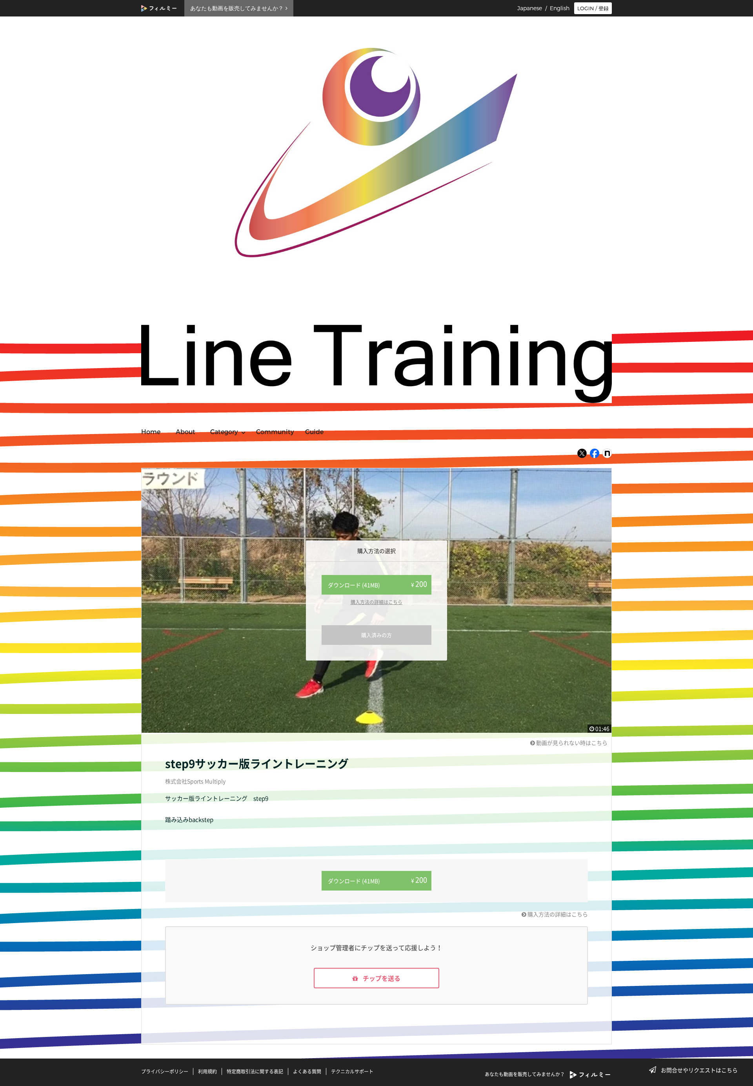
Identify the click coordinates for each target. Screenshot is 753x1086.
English (559, 8)
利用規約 (207, 1071)
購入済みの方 (376, 635)
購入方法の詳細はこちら (376, 602)
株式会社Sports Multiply (195, 781)
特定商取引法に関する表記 (255, 1071)
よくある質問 (307, 1071)
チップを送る (380, 978)
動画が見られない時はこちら (571, 743)
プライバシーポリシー (164, 1071)
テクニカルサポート (352, 1071)
